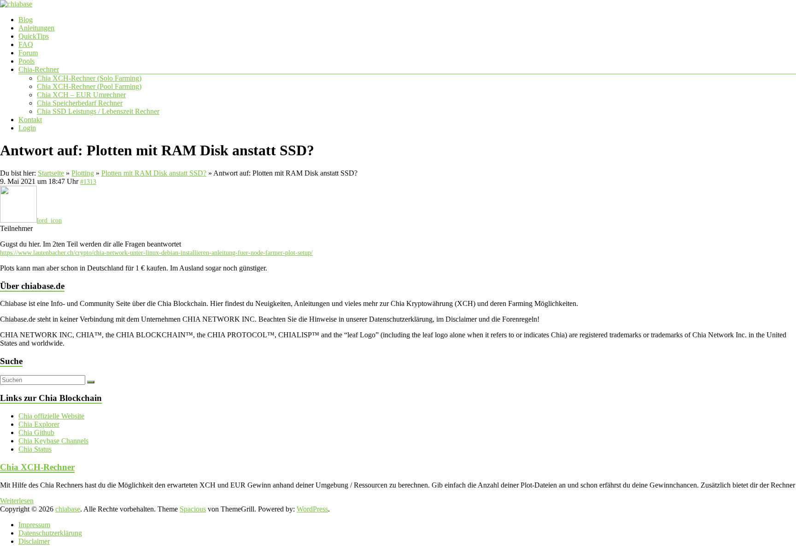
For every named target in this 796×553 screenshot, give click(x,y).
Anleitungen (36, 28)
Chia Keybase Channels (53, 441)
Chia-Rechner (38, 69)
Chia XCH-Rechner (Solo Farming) (89, 78)
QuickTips (33, 36)
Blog (25, 20)
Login (27, 128)
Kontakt (30, 120)
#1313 (88, 181)
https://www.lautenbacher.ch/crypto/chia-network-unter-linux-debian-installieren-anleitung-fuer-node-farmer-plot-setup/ (156, 252)
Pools (26, 61)
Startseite (51, 173)
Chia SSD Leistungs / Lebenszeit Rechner (98, 111)
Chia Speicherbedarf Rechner (80, 103)
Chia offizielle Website (51, 416)
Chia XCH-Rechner (37, 467)
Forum (28, 53)
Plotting (82, 173)
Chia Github (36, 432)
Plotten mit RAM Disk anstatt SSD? (153, 173)
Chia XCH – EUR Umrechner (81, 95)
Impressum (34, 525)
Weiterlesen (17, 501)
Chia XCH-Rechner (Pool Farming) (89, 86)
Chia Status (35, 449)
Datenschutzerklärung (50, 533)
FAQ (25, 44)
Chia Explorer (38, 424)
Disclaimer (34, 541)
